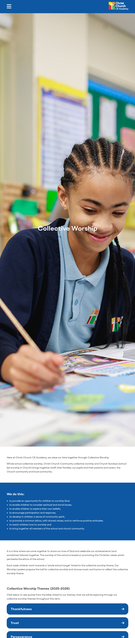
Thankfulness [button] (21, 609)
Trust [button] (15, 623)
